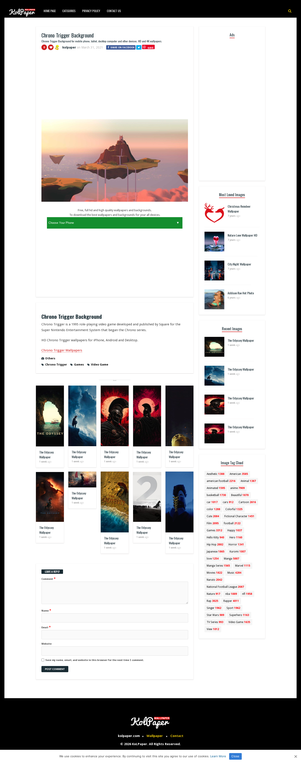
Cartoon (247, 502)
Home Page (50, 11)
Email (46, 627)
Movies (214, 572)
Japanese (215, 551)
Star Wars (215, 615)
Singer (214, 608)
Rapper (231, 601)
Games (79, 364)
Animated (216, 488)
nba (231, 593)
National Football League (225, 586)
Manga (231, 558)
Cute (213, 516)
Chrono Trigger (56, 364)
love (213, 558)
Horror (236, 544)
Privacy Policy (91, 11)
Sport (233, 608)
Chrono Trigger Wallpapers (61, 350)
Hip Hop (215, 544)
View (213, 629)
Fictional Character (239, 516)
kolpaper (69, 47)
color (213, 509)
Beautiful (240, 495)
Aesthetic (215, 474)
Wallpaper (155, 736)
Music (234, 572)
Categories (69, 11)
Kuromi (237, 551)
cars (228, 502)
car (212, 502)
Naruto (214, 579)
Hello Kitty (215, 537)
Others (50, 358)
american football (221, 481)
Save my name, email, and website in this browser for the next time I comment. (94, 660)
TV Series (215, 622)
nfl (247, 593)
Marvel (242, 565)
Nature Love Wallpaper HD (242, 235)
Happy (234, 530)
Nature (213, 593)
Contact (176, 736)
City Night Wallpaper (239, 264)
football (232, 523)
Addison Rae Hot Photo (241, 293)
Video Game (99, 364)
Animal (248, 481)
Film (213, 523)
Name (46, 610)
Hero (235, 537)
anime (237, 488)
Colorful (233, 509)
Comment (48, 579)
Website (46, 643)
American (239, 474)
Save (151, 47)
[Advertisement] (114, 87)
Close (235, 756)
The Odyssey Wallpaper (46, 454)
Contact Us (114, 11)
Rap (212, 601)
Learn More (218, 756)
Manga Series (218, 565)
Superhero (239, 615)
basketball (216, 495)
